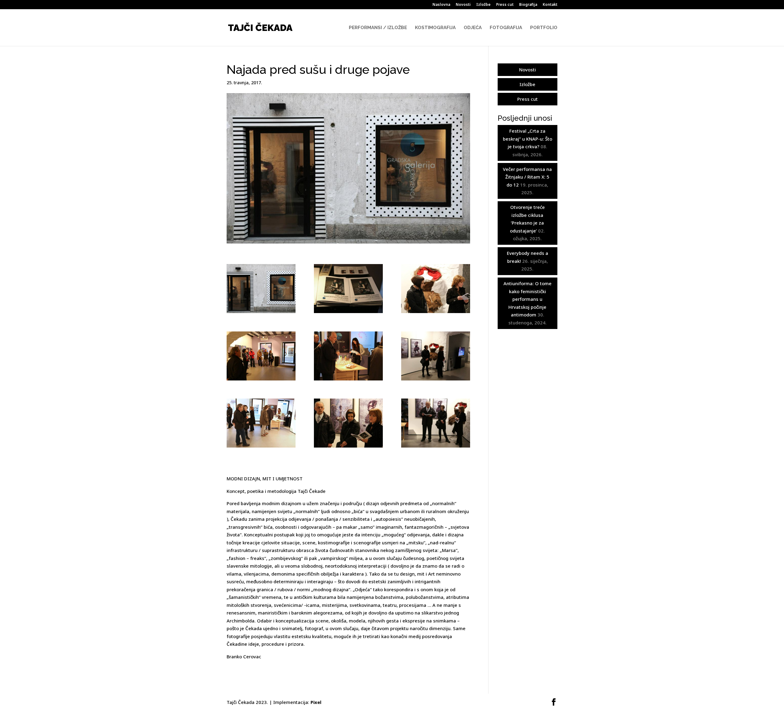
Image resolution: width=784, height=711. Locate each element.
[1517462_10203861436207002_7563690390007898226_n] (348, 355)
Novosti (463, 5)
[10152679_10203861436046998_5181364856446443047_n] (261, 423)
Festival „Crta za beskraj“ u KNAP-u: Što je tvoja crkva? (527, 138)
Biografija (528, 5)
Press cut (505, 5)
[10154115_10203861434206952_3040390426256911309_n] (348, 288)
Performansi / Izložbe (378, 27)
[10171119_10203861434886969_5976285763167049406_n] (348, 423)
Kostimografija (435, 27)
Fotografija (506, 27)
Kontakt (550, 5)
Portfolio (543, 27)
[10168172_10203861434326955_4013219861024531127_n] (261, 288)
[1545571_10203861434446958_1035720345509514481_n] (435, 355)
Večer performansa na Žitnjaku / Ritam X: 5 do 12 (527, 177)
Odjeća (473, 27)
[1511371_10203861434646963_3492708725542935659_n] (261, 355)
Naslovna (441, 5)
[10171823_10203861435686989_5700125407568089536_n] (435, 423)
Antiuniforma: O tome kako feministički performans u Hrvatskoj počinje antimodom (527, 299)
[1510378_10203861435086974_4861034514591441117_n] (435, 288)
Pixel (316, 702)
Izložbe (483, 5)
